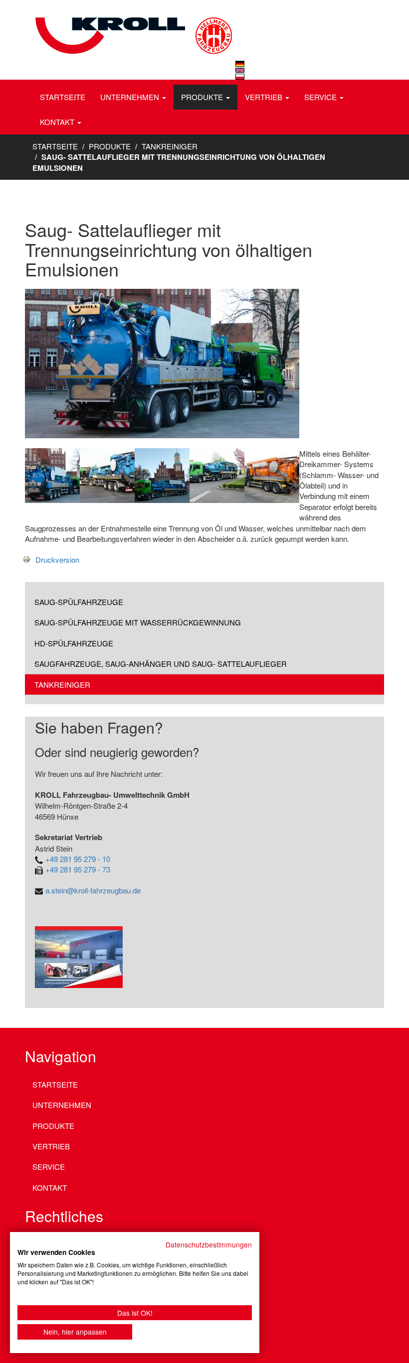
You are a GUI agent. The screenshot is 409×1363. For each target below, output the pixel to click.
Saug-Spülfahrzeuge (78, 602)
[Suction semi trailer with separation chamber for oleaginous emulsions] (240, 70)
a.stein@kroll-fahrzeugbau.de (93, 890)
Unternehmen (130, 97)
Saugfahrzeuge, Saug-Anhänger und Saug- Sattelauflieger (160, 663)
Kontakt (58, 122)
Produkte (203, 97)
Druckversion (57, 559)
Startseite (62, 97)
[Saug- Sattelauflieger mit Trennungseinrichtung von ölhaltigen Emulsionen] (240, 63)
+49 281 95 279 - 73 (77, 869)
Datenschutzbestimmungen (209, 1244)
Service (321, 97)
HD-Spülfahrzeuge (73, 643)
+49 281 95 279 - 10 (77, 859)
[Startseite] (132, 22)
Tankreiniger (170, 146)
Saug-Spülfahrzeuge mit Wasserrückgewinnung (137, 622)
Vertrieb (264, 97)
